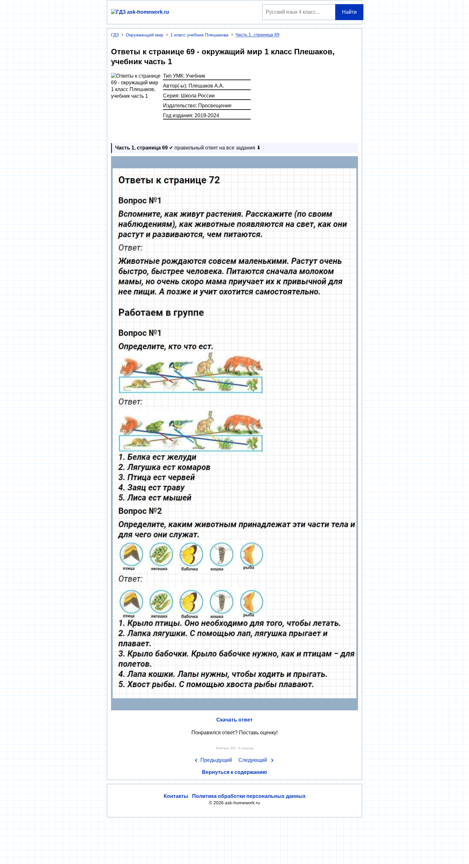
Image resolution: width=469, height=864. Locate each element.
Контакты (176, 796)
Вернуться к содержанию (234, 772)
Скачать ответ (234, 720)
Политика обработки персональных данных (249, 796)
